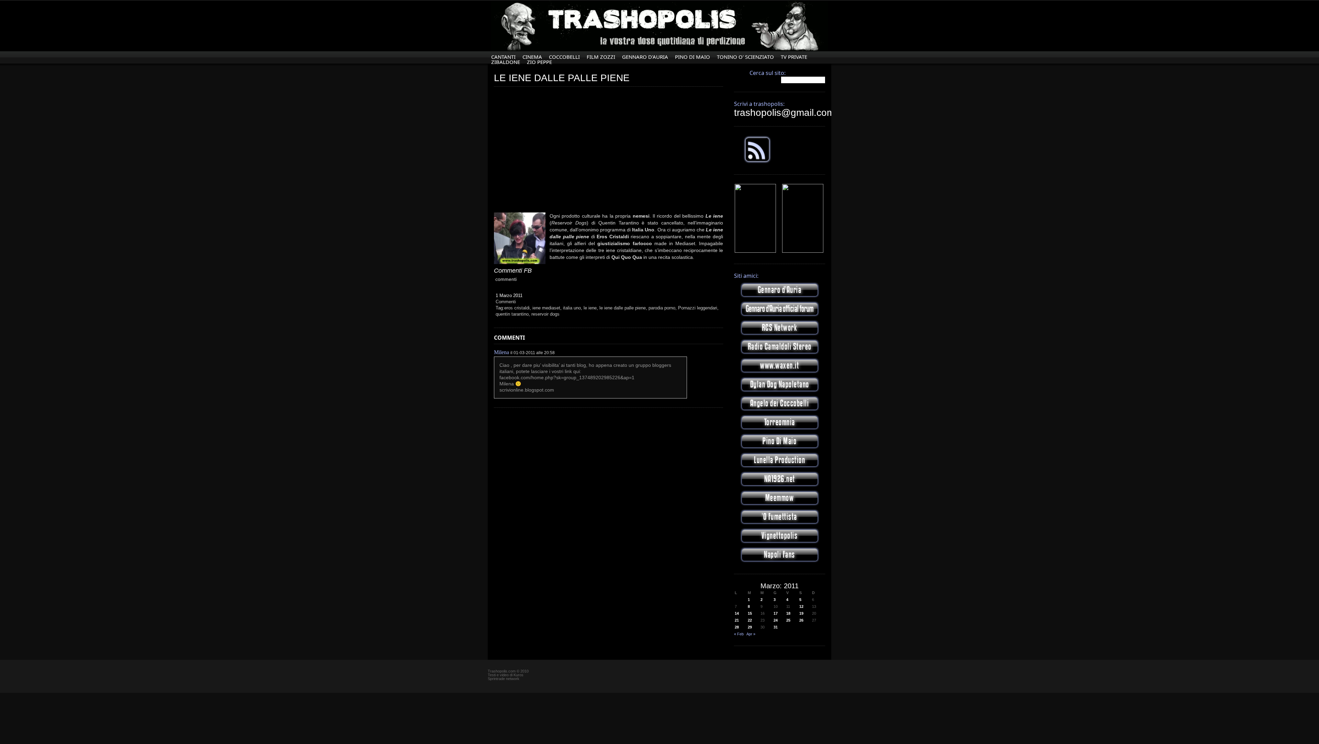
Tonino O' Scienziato (745, 56)
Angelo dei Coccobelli (779, 403)
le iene (590, 307)
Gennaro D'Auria (645, 56)
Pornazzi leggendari (697, 307)
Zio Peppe (539, 62)
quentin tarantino (512, 314)
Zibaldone (505, 62)
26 (801, 620)
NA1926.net (779, 479)
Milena (501, 352)
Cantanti (503, 56)
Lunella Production (779, 460)
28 (737, 627)
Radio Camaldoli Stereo (780, 347)
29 (750, 627)
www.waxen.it (779, 366)
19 (801, 613)
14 (737, 613)
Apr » (750, 634)
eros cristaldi (517, 307)
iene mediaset (546, 307)
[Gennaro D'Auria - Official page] (802, 251)
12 (801, 606)
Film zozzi (601, 56)
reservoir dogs (545, 314)
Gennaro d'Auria (780, 290)
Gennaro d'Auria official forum (779, 309)
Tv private (794, 56)
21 (737, 620)
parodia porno (662, 307)
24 (776, 620)
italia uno (572, 307)
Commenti (506, 301)
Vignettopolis (780, 536)
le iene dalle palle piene (622, 307)
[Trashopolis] (755, 251)
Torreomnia (779, 422)
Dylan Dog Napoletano (779, 385)
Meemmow (779, 498)
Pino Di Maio (692, 56)
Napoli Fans (779, 555)
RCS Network (780, 328)
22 (750, 620)
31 (776, 627)
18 (788, 613)
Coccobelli (564, 56)
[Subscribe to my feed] (757, 162)
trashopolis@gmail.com (784, 112)
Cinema (532, 56)
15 (750, 613)
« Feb (739, 634)
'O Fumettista (779, 517)
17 (776, 613)
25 (788, 620)
